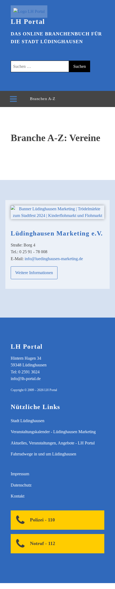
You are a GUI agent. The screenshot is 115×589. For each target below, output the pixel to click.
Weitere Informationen (34, 272)
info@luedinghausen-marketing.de (54, 258)
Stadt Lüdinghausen (27, 420)
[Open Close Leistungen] (60, 98)
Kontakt (17, 496)
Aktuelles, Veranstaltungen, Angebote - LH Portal (53, 443)
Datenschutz (21, 485)
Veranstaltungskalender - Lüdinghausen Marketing (53, 431)
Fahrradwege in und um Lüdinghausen (43, 454)
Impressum (20, 474)
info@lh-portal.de (26, 378)
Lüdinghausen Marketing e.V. (57, 233)
